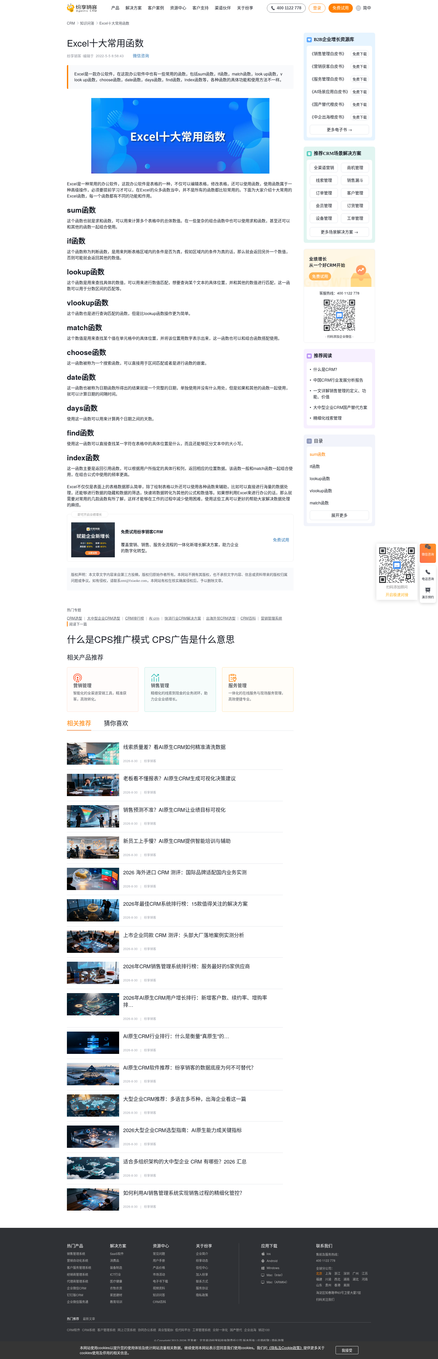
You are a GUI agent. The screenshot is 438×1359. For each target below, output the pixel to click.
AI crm (154, 618)
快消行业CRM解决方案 (183, 618)
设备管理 (324, 218)
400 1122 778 (348, 293)
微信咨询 (141, 55)
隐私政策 (202, 1295)
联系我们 (324, 1246)
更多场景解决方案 (339, 232)
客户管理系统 (106, 1330)
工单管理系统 (201, 1330)
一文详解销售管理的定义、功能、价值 (339, 394)
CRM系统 (88, 1330)
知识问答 (87, 23)
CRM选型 (74, 618)
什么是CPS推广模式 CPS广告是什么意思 (151, 639)
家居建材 (116, 1295)
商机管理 (355, 167)
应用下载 (269, 1246)
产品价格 (159, 1267)
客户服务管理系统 (79, 1267)
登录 (317, 8)
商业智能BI (165, 1330)
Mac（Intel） (275, 1275)
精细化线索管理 (327, 418)
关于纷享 (245, 8)
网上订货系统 (127, 1330)
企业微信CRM (76, 1288)
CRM (71, 23)
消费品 (114, 1260)
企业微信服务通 (77, 1301)
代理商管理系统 (77, 1281)
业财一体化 (220, 1330)
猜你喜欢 (116, 722)
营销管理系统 (271, 618)
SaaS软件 (117, 1253)
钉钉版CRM (75, 1295)
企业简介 (202, 1253)
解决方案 (133, 8)
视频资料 (159, 1288)
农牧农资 (116, 1288)
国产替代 (236, 1330)
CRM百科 (248, 618)
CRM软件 (73, 1330)
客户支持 (200, 8)
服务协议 (202, 1288)
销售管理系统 (76, 1253)
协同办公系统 (147, 1330)
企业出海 (250, 1330)
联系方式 (202, 1281)
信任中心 (202, 1267)
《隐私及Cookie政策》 (285, 1347)
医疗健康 (116, 1281)
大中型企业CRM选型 (103, 618)
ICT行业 (115, 1274)
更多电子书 (339, 129)
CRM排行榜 (134, 618)
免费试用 (341, 8)
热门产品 (75, 1246)
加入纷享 (202, 1274)
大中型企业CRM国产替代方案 (340, 407)
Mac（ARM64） (278, 1282)
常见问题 (159, 1253)
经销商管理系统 (77, 1274)
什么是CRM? (325, 369)
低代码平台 (182, 1330)
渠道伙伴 (223, 8)
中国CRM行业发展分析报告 (338, 380)
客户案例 (156, 8)
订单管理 (324, 193)
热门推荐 (73, 1318)
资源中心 (178, 8)
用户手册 (159, 1260)
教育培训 (116, 1301)
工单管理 (355, 218)
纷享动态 (202, 1260)
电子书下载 (160, 1281)
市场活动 (159, 1274)
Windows (273, 1268)
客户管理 (355, 193)
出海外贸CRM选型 (220, 618)
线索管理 (324, 180)
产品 (115, 8)
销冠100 (264, 1330)
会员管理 (324, 205)
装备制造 (116, 1267)
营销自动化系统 (77, 1260)
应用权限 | (264, 1340)
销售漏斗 (355, 180)
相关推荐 (79, 722)
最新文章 (89, 1318)
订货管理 (355, 205)
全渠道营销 (324, 167)
